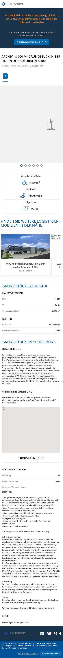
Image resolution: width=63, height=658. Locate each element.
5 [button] (37, 165)
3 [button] (29, 165)
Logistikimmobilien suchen (31, 42)
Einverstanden (51, 653)
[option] (31, 124)
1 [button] (21, 165)
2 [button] (25, 165)
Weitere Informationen (28, 653)
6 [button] (41, 165)
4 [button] (33, 165)
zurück (5, 82)
